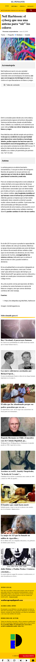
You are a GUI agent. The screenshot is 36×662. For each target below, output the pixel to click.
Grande (27, 35)
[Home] (33, 661)
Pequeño (11, 35)
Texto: (3, 35)
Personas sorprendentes (10, 31)
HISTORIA (14, 6)
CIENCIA (22, 6)
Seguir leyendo (13, 597)
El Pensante (18, 1)
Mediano (19, 35)
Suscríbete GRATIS (28, 656)
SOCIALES (30, 6)
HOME (7, 6)
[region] (18, 101)
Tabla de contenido (13, 85)
